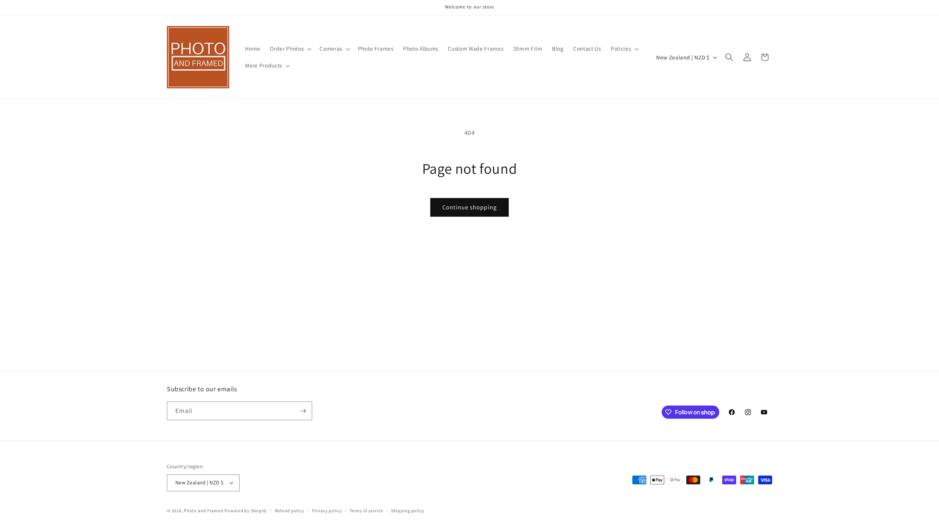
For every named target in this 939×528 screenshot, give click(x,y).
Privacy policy (327, 510)
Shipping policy (407, 510)
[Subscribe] (303, 411)
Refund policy (289, 510)
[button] (290, 48)
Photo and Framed (203, 510)
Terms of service (366, 510)
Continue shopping (469, 207)
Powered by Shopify (245, 510)
